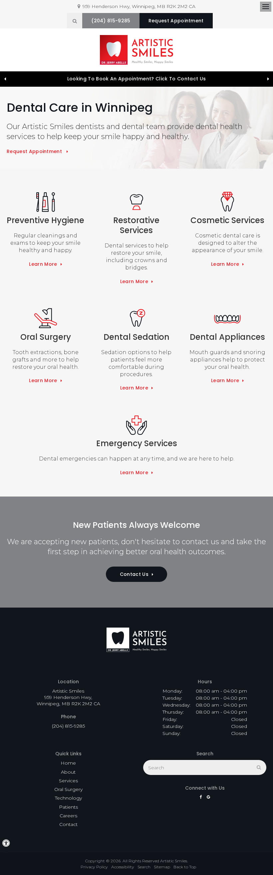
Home (68, 763)
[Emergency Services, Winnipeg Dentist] (136, 425)
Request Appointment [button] (176, 20)
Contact (68, 824)
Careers (68, 816)
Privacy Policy (94, 866)
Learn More (43, 264)
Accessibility (122, 866)
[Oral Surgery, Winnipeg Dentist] (45, 318)
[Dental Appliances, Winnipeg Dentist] (227, 318)
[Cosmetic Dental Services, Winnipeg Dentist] (227, 202)
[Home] (136, 49)
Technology (68, 798)
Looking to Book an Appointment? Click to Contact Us (136, 78)
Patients (68, 807)
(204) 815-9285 (110, 20)
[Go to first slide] (268, 79)
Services (68, 781)
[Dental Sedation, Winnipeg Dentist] (136, 318)
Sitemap (162, 866)
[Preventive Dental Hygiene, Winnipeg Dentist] (45, 202)
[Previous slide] (5, 79)
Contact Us (134, 574)
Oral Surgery (68, 789)
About (68, 772)
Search (143, 866)
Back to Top (184, 866)
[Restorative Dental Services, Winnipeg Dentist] (136, 202)
